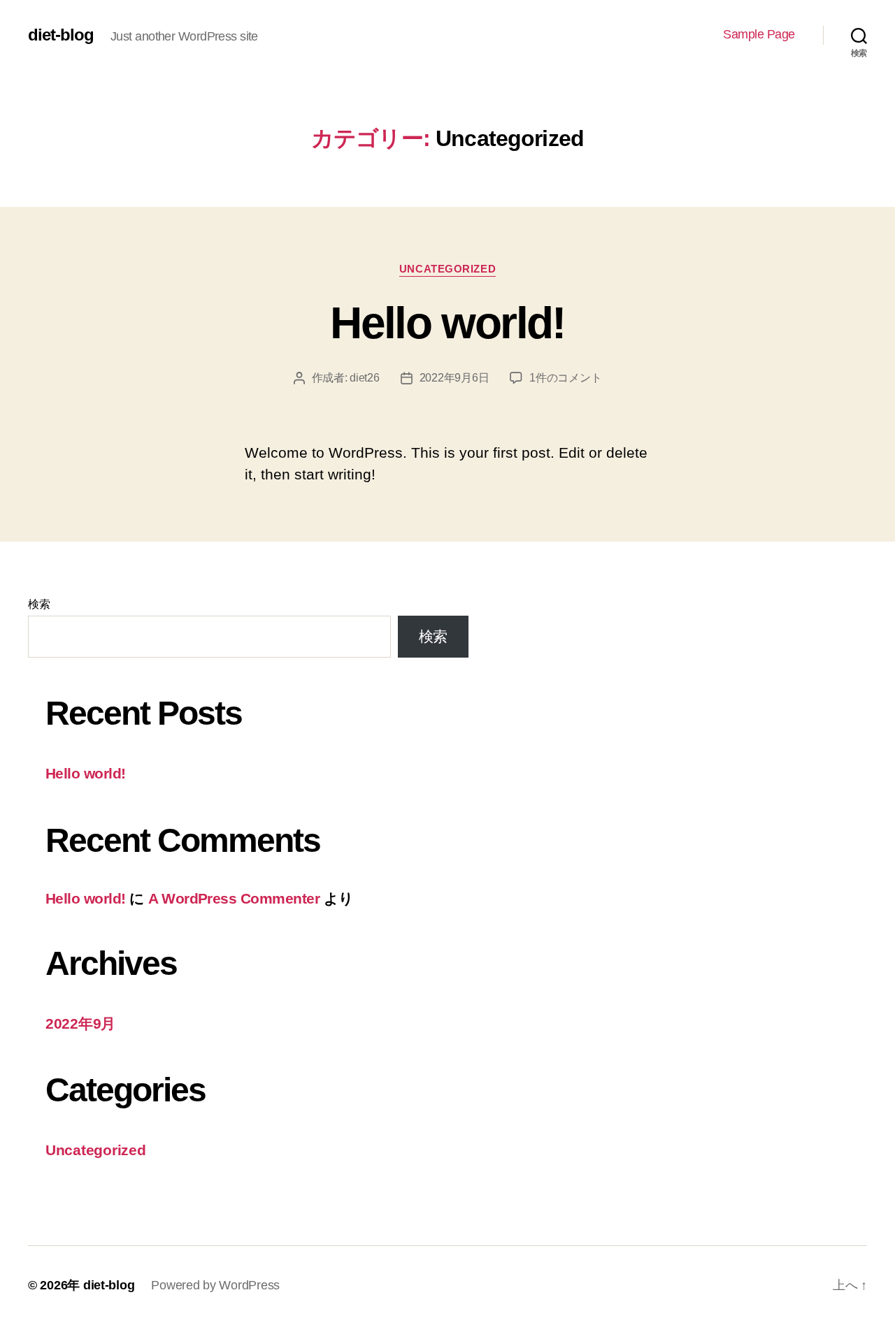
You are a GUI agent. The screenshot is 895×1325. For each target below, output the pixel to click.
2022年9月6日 (454, 378)
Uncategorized (447, 269)
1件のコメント (565, 378)
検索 (39, 604)
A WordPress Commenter (234, 898)
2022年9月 (80, 1023)
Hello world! (447, 323)
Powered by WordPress (215, 1285)
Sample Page (759, 34)
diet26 (364, 378)
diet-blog (61, 35)
